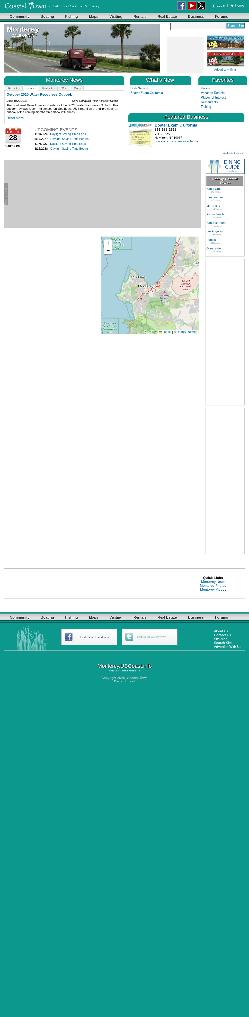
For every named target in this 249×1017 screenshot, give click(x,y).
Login (221, 5)
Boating (47, 16)
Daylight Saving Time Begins (69, 139)
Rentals (139, 16)
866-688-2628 (166, 129)
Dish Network (139, 88)
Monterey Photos (213, 585)
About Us (221, 631)
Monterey (92, 6)
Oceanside (213, 248)
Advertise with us (225, 69)
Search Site (223, 643)
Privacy (118, 681)
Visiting (115, 16)
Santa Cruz (213, 189)
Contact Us (222, 635)
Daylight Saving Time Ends (68, 134)
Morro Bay (213, 206)
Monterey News (213, 582)
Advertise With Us (227, 647)
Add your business (233, 153)
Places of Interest (213, 97)
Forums (221, 16)
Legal (132, 681)
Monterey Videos (213, 589)
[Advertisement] (185, 55)
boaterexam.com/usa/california (176, 141)
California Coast (65, 6)
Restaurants (209, 102)
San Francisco (215, 197)
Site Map (221, 639)
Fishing (71, 16)
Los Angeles (214, 231)
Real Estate (167, 16)
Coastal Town (137, 678)
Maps (93, 16)
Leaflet (166, 332)
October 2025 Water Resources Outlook (39, 94)
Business (196, 16)
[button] (108, 243)
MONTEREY (121, 670)
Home (239, 5)
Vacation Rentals (213, 93)
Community (19, 16)
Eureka (211, 240)
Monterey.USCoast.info (125, 666)
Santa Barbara (216, 223)
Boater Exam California (146, 93)
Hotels (205, 88)
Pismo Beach (215, 214)
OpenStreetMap (187, 332)
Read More (15, 118)
